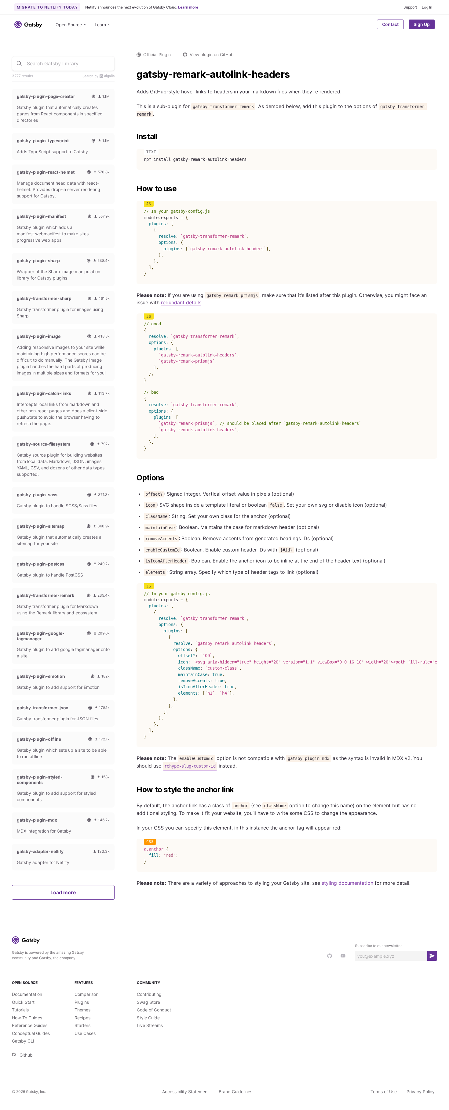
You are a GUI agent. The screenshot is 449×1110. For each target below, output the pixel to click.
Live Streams (150, 1025)
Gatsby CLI (23, 1040)
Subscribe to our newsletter (378, 945)
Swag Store (148, 1002)
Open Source (69, 24)
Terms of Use (384, 1091)
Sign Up (422, 24)
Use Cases (85, 1033)
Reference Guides (29, 1025)
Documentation (27, 994)
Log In (427, 7)
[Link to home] (28, 24)
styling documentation (347, 883)
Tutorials (20, 1009)
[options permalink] (133, 478)
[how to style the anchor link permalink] (133, 789)
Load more (63, 892)
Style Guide (148, 1017)
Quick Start (23, 1002)
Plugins (82, 1002)
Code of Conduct (154, 1009)
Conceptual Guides (31, 1033)
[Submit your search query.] (19, 63)
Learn (100, 24)
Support (410, 7)
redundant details (181, 302)
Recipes (82, 1017)
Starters (82, 1025)
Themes (82, 1009)
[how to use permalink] (133, 188)
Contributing (149, 994)
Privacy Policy (421, 1091)
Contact (390, 24)
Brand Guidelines (235, 1091)
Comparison (86, 994)
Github (26, 1055)
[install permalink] (133, 136)
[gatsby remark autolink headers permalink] (133, 74)
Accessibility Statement (185, 1091)
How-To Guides (27, 1017)
